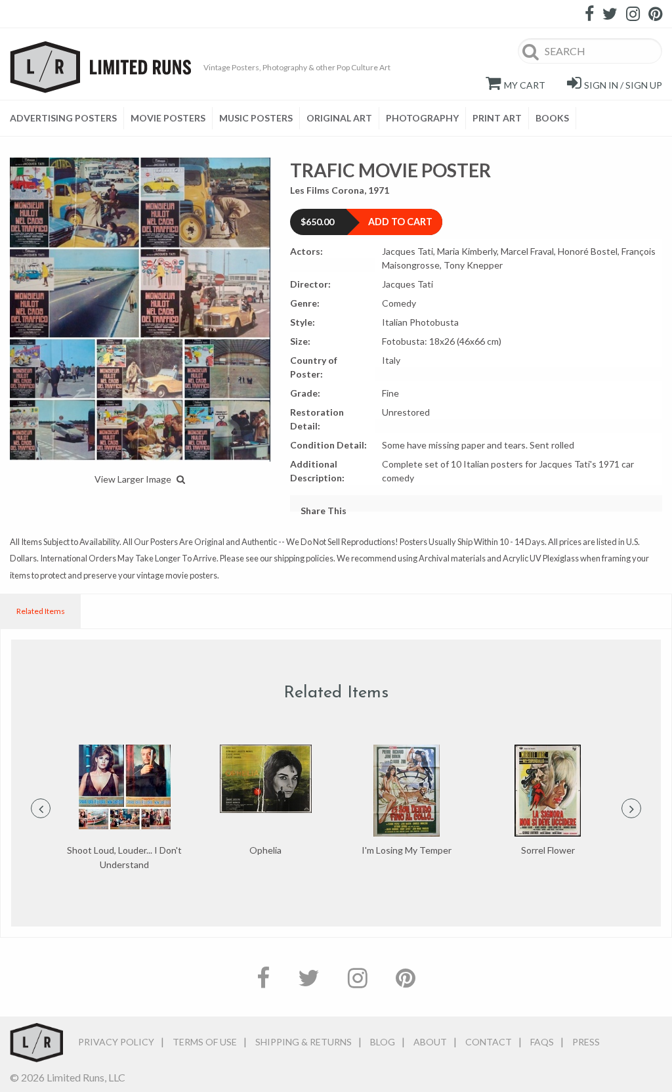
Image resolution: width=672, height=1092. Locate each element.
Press (586, 1041)
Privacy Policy (116, 1041)
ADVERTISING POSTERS (63, 117)
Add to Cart (400, 221)
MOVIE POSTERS (168, 117)
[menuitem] (67, 118)
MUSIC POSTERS (256, 117)
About (430, 1041)
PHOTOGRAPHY (422, 117)
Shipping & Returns (303, 1041)
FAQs (542, 1041)
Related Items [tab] (40, 611)
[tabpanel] (124, 809)
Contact (488, 1041)
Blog (382, 1041)
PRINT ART (497, 117)
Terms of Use (205, 1041)
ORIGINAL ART (339, 117)
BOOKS (552, 117)
